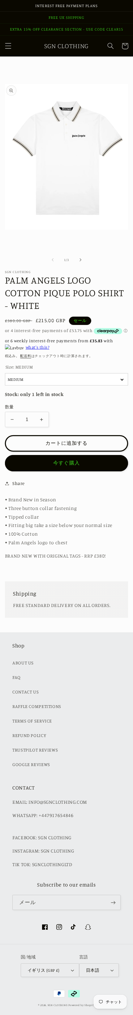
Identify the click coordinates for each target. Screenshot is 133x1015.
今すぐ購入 (66, 463)
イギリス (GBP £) (44, 970)
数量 (9, 406)
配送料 (25, 356)
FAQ (16, 677)
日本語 (92, 970)
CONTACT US (25, 691)
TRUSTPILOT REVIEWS (35, 749)
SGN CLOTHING (58, 1005)
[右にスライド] (80, 260)
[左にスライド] (52, 260)
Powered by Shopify (81, 1005)
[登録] (113, 902)
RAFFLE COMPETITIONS (36, 706)
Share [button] (18, 483)
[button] (8, 46)
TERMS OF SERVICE (32, 720)
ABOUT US (23, 662)
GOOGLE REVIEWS (31, 764)
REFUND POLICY (29, 735)
